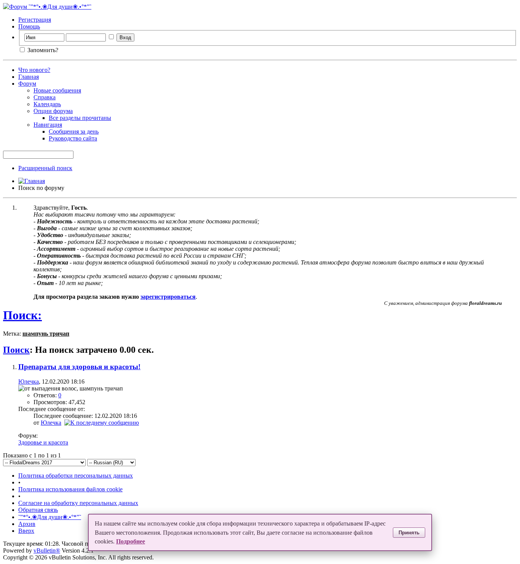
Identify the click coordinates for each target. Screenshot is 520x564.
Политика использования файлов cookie (70, 489)
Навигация (47, 124)
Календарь (47, 104)
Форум (27, 83)
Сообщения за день (74, 131)
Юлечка (28, 381)
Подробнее (130, 541)
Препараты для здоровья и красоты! (79, 367)
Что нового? (34, 70)
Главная (28, 76)
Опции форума (53, 111)
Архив (26, 524)
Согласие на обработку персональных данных (78, 503)
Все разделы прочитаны (80, 118)
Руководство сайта (73, 138)
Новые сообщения (57, 90)
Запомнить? (42, 50)
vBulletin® (46, 550)
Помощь (29, 26)
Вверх (26, 530)
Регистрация (34, 19)
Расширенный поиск (45, 168)
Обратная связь (38, 510)
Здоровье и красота (43, 442)
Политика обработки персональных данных (75, 475)
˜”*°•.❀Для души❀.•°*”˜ (49, 517)
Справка (44, 97)
